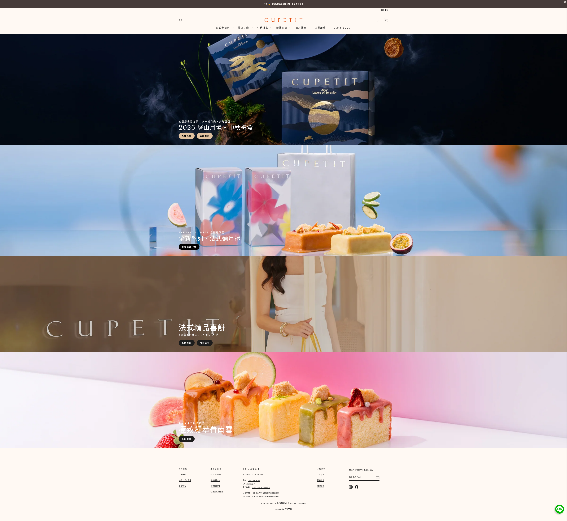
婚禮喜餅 (282, 27)
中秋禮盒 (263, 27)
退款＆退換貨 (216, 474)
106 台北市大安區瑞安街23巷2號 (265, 493)
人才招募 (320, 474)
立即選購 (205, 136)
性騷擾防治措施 (217, 492)
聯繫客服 (182, 486)
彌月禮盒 (301, 27)
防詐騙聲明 (215, 486)
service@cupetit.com (261, 487)
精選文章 (320, 486)
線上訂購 (244, 27)
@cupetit (252, 484)
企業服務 (321, 27)
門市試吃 (205, 343)
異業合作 (320, 480)
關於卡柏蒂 (223, 27)
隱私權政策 (215, 480)
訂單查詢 (182, 474)
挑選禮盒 (187, 343)
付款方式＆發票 (185, 480)
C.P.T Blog (342, 27)
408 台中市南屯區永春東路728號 (265, 496)
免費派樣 (187, 136)
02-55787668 (254, 480)
